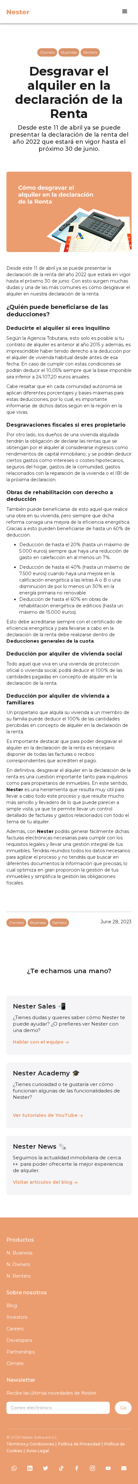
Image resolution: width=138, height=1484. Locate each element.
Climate (15, 1363)
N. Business (19, 1253)
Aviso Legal (37, 1450)
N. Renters (18, 1276)
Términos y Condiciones (30, 1444)
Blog (11, 1305)
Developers (19, 1340)
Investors (16, 1317)
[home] (16, 11)
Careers (14, 1329)
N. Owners (18, 1264)
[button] (124, 11)
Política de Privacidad (79, 1444)
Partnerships (20, 1352)
